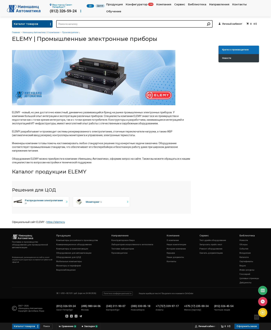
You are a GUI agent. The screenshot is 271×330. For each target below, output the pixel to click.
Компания (163, 4)
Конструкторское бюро (123, 240)
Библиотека (197, 4)
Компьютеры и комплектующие (72, 249)
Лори (41, 311)
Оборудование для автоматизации (73, 253)
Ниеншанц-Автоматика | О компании (41, 32)
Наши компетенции (176, 244)
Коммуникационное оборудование (74, 244)
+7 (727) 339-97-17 (167, 306)
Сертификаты (246, 261)
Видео (242, 266)
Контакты (239, 4)
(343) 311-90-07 (115, 306)
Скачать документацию (211, 253)
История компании (176, 249)
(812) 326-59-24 (63, 11)
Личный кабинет (232, 23)
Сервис (179, 4)
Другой (100, 6)
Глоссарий (244, 274)
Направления (219, 4)
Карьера (171, 253)
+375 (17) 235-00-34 (196, 306)
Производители (70, 32)
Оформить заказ (247, 326)
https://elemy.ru (55, 222)
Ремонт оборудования (210, 249)
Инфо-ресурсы (246, 270)
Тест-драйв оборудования (212, 240)
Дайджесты (245, 282)
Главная (16, 32)
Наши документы (175, 257)
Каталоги (244, 257)
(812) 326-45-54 (223, 306)
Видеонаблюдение (66, 270)
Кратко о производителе (235, 49)
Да (90, 6)
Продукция (114, 4)
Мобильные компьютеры (69, 261)
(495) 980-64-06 (90, 306)
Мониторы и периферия (68, 266)
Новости (226, 58)
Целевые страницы (249, 278)
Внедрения (245, 253)
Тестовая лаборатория (122, 249)
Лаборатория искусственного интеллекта (132, 244)
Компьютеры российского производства (77, 240)
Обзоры (243, 244)
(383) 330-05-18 (140, 306)
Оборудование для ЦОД (68, 257)
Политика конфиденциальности (117, 293)
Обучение (113, 11)
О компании (173, 240)
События (243, 249)
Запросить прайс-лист (210, 244)
